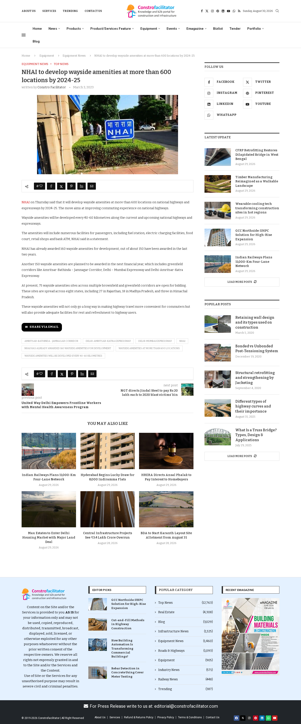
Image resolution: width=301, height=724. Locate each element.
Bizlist (218, 29)
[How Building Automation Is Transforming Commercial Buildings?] (97, 645)
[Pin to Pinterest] (71, 186)
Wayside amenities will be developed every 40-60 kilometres (63, 355)
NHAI (26, 202)
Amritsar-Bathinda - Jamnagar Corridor (51, 341)
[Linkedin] (223, 11)
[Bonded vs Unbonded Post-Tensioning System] (217, 352)
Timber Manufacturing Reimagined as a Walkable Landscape (256, 181)
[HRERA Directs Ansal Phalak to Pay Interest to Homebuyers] (166, 451)
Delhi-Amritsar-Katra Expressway (108, 341)
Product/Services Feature (110, 29)
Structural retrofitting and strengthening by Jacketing (255, 378)
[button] (226, 637)
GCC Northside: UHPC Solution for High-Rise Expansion (253, 235)
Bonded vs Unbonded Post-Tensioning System (256, 348)
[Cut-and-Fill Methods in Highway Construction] (97, 624)
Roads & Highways (185, 651)
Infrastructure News (185, 631)
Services (49, 11)
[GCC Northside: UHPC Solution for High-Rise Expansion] (217, 237)
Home (37, 29)
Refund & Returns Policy (138, 717)
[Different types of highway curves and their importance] (217, 408)
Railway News (185, 679)
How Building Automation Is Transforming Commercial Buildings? (122, 648)
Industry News (185, 670)
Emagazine (195, 29)
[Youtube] (228, 11)
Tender (235, 29)
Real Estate (185, 612)
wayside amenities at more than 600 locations (149, 348)
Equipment (148, 29)
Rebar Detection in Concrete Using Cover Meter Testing (127, 672)
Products (74, 29)
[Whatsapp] (234, 11)
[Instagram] (212, 11)
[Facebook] (202, 11)
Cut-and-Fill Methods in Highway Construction (127, 624)
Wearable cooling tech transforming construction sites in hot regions (257, 208)
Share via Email (44, 327)
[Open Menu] (24, 35)
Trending (70, 11)
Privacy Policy (165, 717)
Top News (185, 603)
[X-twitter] (242, 718)
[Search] (277, 11)
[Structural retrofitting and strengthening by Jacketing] (217, 379)
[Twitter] (207, 11)
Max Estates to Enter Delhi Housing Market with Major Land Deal (48, 537)
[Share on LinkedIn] (81, 186)
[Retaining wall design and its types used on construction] (217, 324)
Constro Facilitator (51, 87)
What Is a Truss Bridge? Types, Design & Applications (256, 435)
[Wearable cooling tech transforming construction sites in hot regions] (217, 210)
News (52, 29)
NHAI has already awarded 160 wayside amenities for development (67, 348)
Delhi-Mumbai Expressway (155, 341)
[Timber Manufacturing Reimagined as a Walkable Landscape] (217, 184)
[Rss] (239, 11)
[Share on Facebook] (51, 186)
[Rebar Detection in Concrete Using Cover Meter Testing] (97, 673)
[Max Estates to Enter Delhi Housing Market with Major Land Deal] (49, 509)
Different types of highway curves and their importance (253, 406)
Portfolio (254, 29)
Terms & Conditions (190, 717)
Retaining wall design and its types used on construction (254, 322)
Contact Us (93, 11)
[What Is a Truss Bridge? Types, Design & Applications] (217, 436)
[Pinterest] (217, 11)
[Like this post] (41, 186)
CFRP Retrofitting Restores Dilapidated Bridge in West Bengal (256, 154)
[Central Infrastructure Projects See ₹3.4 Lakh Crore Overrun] (107, 509)
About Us (29, 11)
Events (172, 29)
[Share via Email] (91, 186)
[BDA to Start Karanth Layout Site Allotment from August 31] (166, 509)
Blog (36, 41)
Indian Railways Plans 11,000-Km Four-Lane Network (253, 262)
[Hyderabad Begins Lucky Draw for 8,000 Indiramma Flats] (107, 451)
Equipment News (74, 55)
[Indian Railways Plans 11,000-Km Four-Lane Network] (49, 451)
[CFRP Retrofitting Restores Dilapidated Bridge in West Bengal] (217, 157)
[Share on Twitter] (61, 186)
